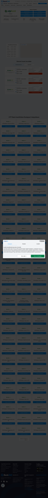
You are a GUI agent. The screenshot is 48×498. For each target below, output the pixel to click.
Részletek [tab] (24, 243)
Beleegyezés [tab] (10, 243)
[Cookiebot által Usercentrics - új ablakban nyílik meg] (40, 241)
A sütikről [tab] (38, 243)
